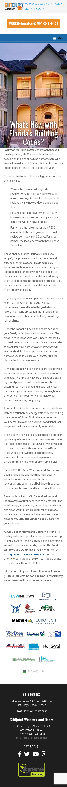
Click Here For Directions (31, 737)
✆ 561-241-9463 (46, 23)
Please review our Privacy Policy (31, 711)
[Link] (14, 6)
